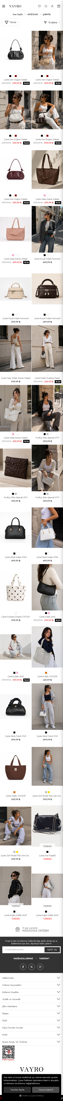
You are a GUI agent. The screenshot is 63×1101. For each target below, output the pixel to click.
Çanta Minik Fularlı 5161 (15, 736)
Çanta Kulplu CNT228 (47, 676)
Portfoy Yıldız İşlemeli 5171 (47, 437)
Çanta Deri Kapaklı (47, 855)
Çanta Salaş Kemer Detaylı (47, 199)
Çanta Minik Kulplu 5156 (16, 557)
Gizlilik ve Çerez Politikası (33, 1095)
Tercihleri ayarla (17, 1089)
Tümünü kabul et (45, 1089)
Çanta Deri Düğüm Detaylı (15, 79)
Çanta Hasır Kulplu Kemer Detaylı (15, 378)
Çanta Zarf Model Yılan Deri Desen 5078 (47, 795)
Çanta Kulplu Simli (47, 616)
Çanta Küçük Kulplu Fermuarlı (47, 258)
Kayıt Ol (52, 949)
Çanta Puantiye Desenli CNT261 (15, 616)
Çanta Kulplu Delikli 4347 (15, 915)
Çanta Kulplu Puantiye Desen (47, 378)
